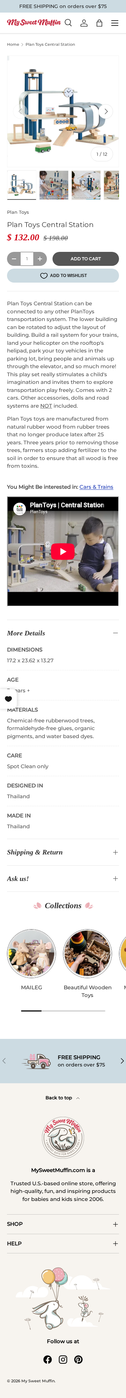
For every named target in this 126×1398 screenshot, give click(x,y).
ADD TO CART (86, 258)
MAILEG (31, 987)
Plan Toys (18, 212)
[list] (63, 111)
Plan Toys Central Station (50, 44)
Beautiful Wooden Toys (88, 991)
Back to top (60, 1097)
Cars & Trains (96, 486)
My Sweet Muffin (38, 1380)
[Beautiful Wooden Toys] (87, 954)
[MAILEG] (31, 954)
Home (13, 44)
